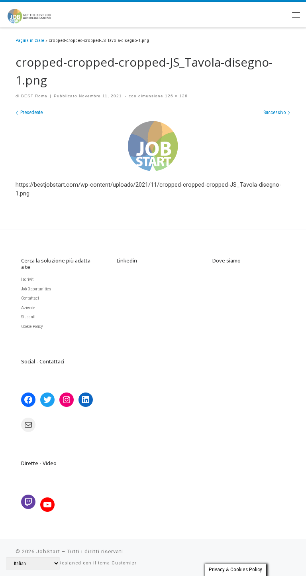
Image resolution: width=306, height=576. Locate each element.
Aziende (28, 307)
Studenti (28, 317)
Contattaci (30, 298)
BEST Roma (34, 96)
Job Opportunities (36, 289)
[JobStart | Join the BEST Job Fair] (32, 13)
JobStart (48, 551)
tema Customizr (117, 563)
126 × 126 (175, 96)
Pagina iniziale (30, 40)
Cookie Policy (32, 326)
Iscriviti (28, 279)
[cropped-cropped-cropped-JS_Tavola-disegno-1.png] (153, 146)
